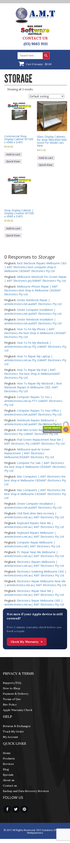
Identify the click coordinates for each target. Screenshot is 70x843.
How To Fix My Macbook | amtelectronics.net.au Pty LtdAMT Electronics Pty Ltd (35, 346)
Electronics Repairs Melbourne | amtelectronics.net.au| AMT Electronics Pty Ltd (34, 563)
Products (9, 758)
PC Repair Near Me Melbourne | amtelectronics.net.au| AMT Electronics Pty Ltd (34, 554)
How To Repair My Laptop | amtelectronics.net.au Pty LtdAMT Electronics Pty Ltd (35, 360)
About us (8, 780)
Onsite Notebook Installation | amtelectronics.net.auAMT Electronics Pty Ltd (32, 321)
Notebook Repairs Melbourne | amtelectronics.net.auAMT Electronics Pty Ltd (32, 422)
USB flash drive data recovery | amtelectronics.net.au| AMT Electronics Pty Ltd (34, 515)
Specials (8, 774)
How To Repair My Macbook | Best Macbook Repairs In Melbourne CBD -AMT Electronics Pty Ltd (33, 387)
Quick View (13, 161)
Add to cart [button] (13, 154)
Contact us (10, 785)
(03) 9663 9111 (36, 43)
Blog (6, 769)
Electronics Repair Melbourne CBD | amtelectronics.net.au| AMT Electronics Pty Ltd (34, 602)
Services (8, 764)
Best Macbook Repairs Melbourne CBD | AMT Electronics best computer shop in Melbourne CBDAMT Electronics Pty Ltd (35, 267)
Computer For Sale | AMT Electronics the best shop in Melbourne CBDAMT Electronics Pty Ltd (35, 466)
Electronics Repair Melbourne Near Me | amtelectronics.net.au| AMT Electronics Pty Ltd (35, 583)
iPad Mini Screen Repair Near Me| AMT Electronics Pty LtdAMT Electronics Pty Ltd (35, 432)
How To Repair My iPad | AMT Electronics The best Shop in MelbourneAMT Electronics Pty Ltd (32, 373)
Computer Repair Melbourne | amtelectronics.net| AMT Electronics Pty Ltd (32, 544)
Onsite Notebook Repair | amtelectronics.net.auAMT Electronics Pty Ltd (32, 302)
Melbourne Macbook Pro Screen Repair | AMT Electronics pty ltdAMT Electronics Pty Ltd (35, 278)
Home (7, 753)
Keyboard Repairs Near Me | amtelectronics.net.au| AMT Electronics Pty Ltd (34, 525)
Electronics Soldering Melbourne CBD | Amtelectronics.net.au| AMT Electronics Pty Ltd (35, 573)
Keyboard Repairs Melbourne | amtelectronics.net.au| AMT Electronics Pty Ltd (34, 534)
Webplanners (35, 832)
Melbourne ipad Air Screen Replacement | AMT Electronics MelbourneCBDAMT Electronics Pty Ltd (29, 453)
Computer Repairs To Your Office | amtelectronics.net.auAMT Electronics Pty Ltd (32, 412)
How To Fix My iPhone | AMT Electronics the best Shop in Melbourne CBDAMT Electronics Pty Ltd (35, 333)
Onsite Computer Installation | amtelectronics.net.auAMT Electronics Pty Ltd (32, 311)
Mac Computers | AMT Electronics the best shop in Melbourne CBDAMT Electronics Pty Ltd (35, 480)
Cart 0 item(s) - (39, 64)
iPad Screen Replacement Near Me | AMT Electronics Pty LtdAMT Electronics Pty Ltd (34, 441)
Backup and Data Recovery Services (26, 791)
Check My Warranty (24, 641)
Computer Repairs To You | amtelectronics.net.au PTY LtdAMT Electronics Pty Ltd (33, 401)
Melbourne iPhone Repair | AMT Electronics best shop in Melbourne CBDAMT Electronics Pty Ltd (32, 290)
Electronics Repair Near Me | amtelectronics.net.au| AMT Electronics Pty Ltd (34, 593)
